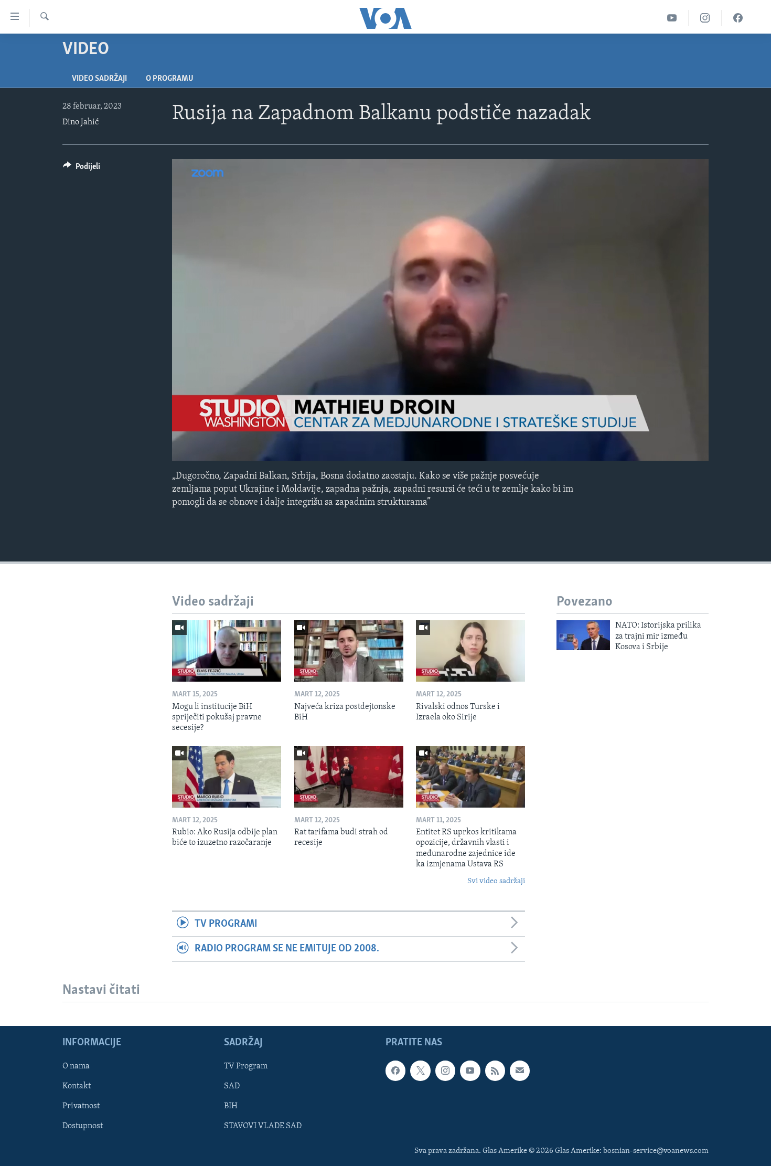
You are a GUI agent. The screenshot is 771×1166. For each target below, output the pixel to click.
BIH (231, 1106)
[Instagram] (705, 18)
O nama (76, 1066)
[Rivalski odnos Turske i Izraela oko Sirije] (470, 651)
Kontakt (76, 1086)
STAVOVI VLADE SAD (263, 1126)
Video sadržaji (99, 79)
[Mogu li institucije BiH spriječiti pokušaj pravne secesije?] (226, 651)
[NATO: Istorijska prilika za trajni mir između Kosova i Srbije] (583, 635)
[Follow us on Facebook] (395, 1070)
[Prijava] (520, 1070)
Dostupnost (82, 1126)
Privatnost (81, 1106)
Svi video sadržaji (496, 881)
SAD (232, 1086)
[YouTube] (672, 18)
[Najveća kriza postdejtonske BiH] (348, 651)
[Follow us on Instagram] (445, 1070)
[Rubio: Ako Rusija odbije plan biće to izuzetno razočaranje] (226, 777)
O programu (170, 79)
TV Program (245, 1066)
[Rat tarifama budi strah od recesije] (348, 777)
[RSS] (495, 1070)
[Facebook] (738, 18)
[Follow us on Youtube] (470, 1070)
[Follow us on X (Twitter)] (420, 1070)
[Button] (81, 169)
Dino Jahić (80, 122)
